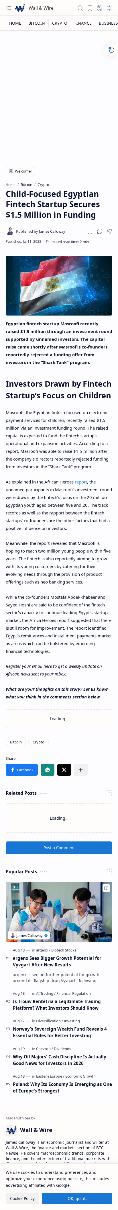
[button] (8, 8)
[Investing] (72, 1020)
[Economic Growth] (80, 1076)
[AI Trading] (46, 993)
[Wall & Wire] (20, 8)
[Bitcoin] (16, 742)
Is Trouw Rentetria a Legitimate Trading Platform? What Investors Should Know (57, 1004)
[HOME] (15, 23)
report (81, 482)
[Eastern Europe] (50, 1076)
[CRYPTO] (60, 23)
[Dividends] (62, 1048)
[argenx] (43, 950)
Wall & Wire (41, 8)
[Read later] (90, 231)
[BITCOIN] (37, 23)
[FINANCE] (83, 23)
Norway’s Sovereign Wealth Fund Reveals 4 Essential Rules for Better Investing (60, 1032)
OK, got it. (77, 1198)
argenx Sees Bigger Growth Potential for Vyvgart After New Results (57, 961)
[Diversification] (49, 1020)
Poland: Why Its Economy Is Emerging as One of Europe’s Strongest (62, 1087)
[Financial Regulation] (73, 993)
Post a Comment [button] (59, 847)
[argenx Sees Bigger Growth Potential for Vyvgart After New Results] (59, 912)
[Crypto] (38, 742)
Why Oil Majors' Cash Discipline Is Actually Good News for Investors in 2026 (59, 1060)
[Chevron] (44, 1048)
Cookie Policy (22, 1198)
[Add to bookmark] (106, 888)
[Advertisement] (59, 95)
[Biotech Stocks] (63, 950)
